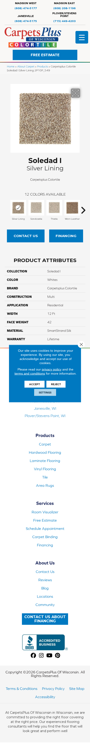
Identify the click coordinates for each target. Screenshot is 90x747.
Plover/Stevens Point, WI (45, 416)
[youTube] (49, 655)
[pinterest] (57, 655)
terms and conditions (30, 373)
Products (42, 66)
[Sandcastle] (36, 208)
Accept (34, 384)
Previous (6, 208)
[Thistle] (54, 208)
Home (11, 66)
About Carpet (25, 66)
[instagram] (41, 655)
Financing (66, 236)
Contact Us (26, 236)
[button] (45, 55)
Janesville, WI (45, 408)
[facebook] (33, 655)
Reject (56, 384)
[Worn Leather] (72, 208)
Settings (45, 392)
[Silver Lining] (18, 208)
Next (83, 208)
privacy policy (51, 369)
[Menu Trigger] (81, 37)
